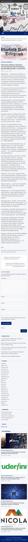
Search (3, 327)
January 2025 (4, 391)
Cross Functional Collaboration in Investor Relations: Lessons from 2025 (13, 452)
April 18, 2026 (4, 531)
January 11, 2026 (4, 71)
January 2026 (4, 369)
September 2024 (5, 399)
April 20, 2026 (4, 480)
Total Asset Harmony (17, 537)
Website (3, 309)
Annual (8, 250)
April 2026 (3, 363)
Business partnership (6, 62)
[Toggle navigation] (3, 33)
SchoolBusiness (12, 252)
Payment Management (7, 417)
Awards (12, 250)
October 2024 (4, 397)
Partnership (6, 252)
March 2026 (4, 365)
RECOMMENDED (6, 431)
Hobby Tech (4, 426)
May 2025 (3, 384)
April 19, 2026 (4, 506)
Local (24, 250)
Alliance (5, 250)
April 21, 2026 (4, 455)
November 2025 (5, 373)
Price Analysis (4, 419)
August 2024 (4, 401)
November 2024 (5, 395)
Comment (4, 278)
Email (3, 303)
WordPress (24, 539)
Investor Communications (7, 416)
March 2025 (4, 388)
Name (3, 296)
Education (16, 250)
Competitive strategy (6, 414)
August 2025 (4, 378)
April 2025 (3, 386)
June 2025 (3, 382)
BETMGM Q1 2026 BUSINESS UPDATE (10, 356)
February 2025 (4, 390)
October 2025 (4, 374)
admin (10, 71)
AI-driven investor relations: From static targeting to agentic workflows (12, 503)
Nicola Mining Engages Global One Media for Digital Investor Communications (13, 529)
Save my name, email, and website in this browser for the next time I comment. (13, 318)
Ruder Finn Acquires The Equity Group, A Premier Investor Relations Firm (13, 478)
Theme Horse (9, 539)
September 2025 (5, 376)
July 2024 (3, 403)
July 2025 (3, 380)
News (2, 252)
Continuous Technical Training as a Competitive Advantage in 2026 (12, 258)
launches (21, 250)
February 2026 (4, 367)
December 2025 (5, 371)
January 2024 (4, 405)
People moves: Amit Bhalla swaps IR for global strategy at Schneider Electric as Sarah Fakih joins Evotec (15, 265)
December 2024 (5, 393)
